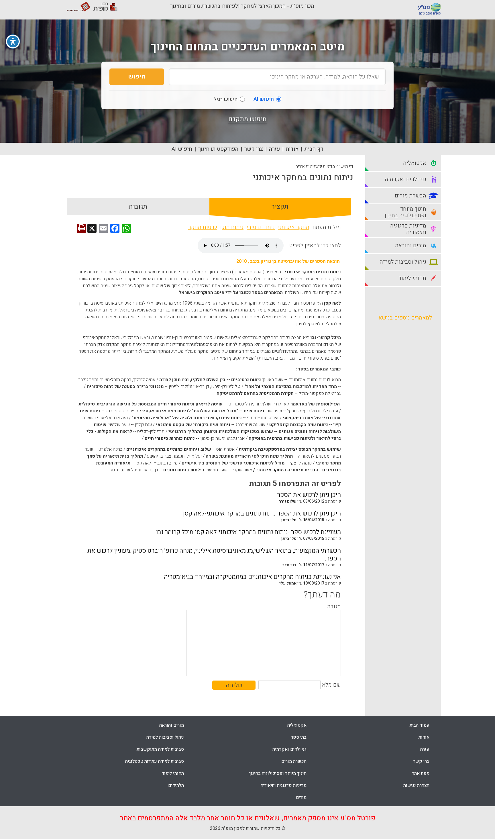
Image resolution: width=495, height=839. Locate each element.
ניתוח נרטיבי (261, 227)
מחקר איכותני (293, 227)
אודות (292, 149)
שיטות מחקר (202, 227)
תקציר (280, 206)
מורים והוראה (171, 725)
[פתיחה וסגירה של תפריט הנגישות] (13, 41)
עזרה (274, 149)
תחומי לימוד (173, 773)
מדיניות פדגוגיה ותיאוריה (315, 166)
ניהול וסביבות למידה (165, 737)
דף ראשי (346, 166)
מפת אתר (420, 773)
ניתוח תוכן (231, 227)
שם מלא (331, 685)
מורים (301, 797)
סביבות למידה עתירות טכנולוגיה (154, 761)
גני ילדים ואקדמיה (289, 749)
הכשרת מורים (294, 761)
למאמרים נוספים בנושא (405, 318)
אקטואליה (297, 725)
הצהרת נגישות (416, 785)
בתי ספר (299, 737)
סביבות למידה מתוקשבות (160, 749)
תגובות (138, 206)
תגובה (334, 607)
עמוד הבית (419, 725)
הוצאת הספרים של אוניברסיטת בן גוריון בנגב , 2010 (288, 261)
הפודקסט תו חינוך (218, 149)
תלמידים (176, 785)
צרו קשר (253, 149)
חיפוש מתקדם (247, 119)
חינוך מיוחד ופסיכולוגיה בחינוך (278, 773)
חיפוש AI (182, 149)
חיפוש (137, 76)
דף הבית (314, 149)
